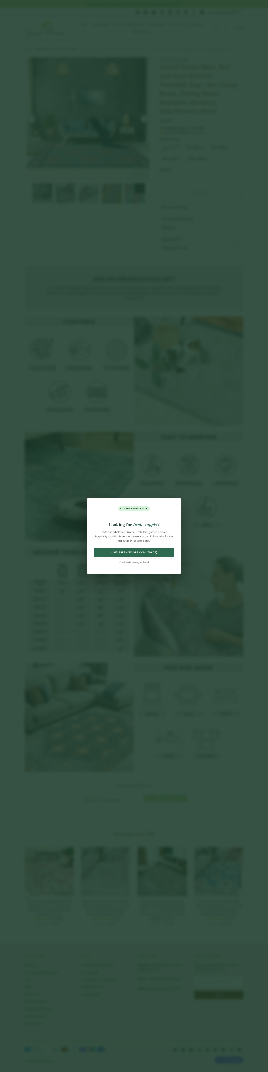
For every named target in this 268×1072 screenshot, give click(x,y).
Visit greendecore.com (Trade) (134, 552)
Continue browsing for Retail (134, 562)
